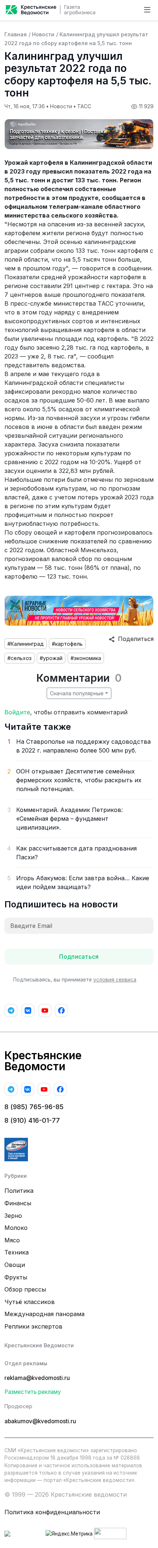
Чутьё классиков (29, 1301)
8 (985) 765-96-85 (34, 1107)
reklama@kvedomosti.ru (37, 1377)
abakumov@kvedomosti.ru (40, 1421)
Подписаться (78, 956)
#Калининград (25, 644)
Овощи (14, 1264)
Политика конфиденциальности (52, 1512)
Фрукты (15, 1277)
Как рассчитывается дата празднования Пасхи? (76, 853)
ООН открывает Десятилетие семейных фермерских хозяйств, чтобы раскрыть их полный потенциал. (78, 780)
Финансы (17, 1203)
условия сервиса (114, 980)
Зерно (13, 1215)
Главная (15, 34)
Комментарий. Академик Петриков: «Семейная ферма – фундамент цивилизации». (69, 818)
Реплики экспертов (33, 1326)
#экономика (86, 658)
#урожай (51, 658)
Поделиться (134, 638)
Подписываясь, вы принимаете (74, 980)
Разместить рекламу (32, 1391)
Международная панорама (44, 1314)
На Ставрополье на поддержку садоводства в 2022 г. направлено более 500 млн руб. (83, 746)
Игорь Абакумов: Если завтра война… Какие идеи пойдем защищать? (82, 882)
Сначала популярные (77, 693)
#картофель (67, 644)
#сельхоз (19, 658)
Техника (16, 1252)
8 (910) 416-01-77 (32, 1120)
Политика (18, 1190)
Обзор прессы (25, 1289)
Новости (43, 34)
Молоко (16, 1227)
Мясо (12, 1240)
